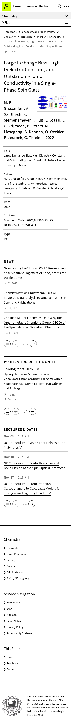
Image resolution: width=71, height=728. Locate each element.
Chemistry (10, 36)
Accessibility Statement (20, 633)
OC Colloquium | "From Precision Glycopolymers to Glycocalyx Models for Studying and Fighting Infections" (32, 488)
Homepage (10, 32)
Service (11, 566)
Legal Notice (14, 621)
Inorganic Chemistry (49, 36)
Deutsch (11, 669)
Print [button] (9, 657)
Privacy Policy (15, 627)
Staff (9, 608)
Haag (11, 394)
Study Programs (16, 554)
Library (11, 560)
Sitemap (12, 614)
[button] (7, 344)
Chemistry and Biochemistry (38, 32)
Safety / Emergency (18, 578)
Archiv (12, 399)
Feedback (12, 663)
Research (26, 36)
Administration (15, 572)
